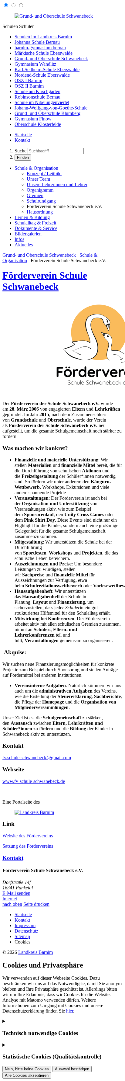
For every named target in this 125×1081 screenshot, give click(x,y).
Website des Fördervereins (27, 835)
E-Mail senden (16, 893)
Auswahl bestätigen (72, 1069)
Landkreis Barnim (35, 952)
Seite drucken (36, 904)
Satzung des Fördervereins (27, 846)
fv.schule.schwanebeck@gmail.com (36, 757)
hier (69, 1010)
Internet (9, 898)
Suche (20, 150)
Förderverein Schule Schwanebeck (44, 281)
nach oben (12, 904)
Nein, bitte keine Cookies (27, 1069)
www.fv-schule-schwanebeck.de (33, 781)
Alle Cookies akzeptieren (27, 1075)
